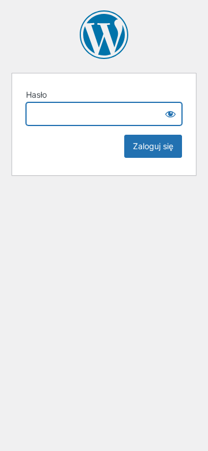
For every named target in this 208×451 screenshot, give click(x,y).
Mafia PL (104, 34)
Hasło (36, 94)
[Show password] (170, 113)
